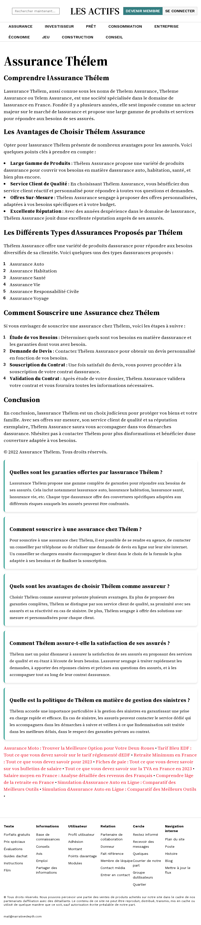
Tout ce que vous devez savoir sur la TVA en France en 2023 (128, 768)
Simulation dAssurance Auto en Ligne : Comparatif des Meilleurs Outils (119, 789)
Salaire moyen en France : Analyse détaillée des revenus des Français (78, 775)
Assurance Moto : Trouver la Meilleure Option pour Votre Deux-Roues (79, 748)
